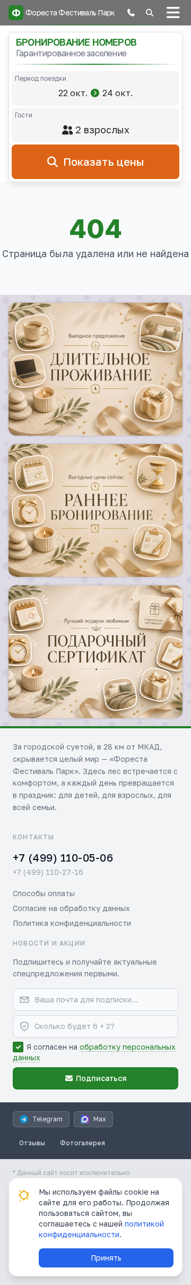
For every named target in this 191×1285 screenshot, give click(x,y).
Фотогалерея (82, 1143)
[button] (131, 12)
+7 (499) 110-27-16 (48, 871)
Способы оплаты (44, 893)
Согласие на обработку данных (71, 908)
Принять (106, 1257)
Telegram (47, 1119)
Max (99, 1119)
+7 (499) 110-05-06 (63, 857)
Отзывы (32, 1143)
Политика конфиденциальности (72, 922)
